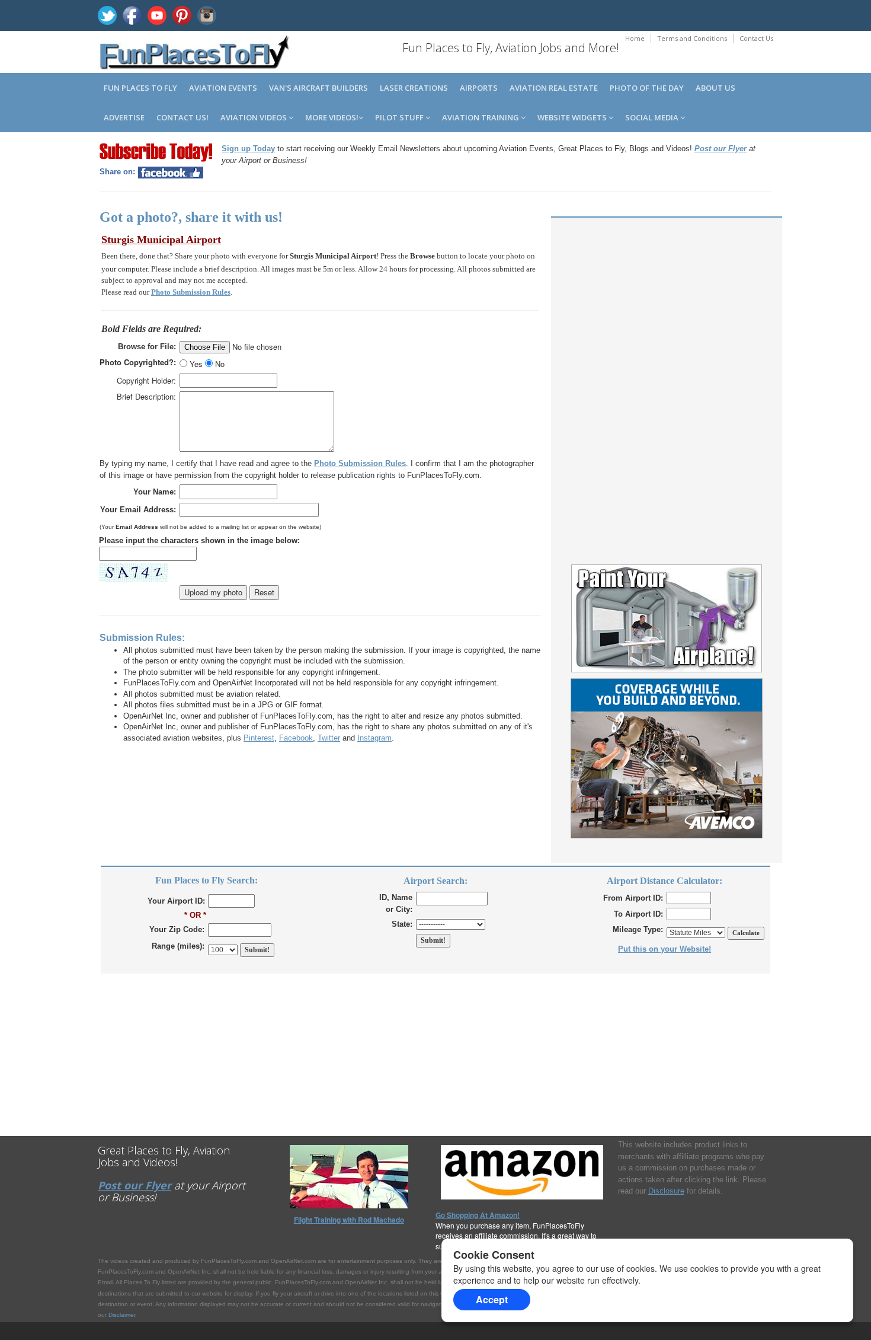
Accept (492, 1299)
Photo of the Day (647, 87)
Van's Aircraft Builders (318, 87)
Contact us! (182, 117)
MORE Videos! (331, 117)
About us (715, 87)
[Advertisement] (666, 309)
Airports (479, 87)
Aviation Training (481, 117)
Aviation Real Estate (554, 87)
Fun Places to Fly (140, 87)
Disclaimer (121, 1315)
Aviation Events (223, 87)
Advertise (124, 117)
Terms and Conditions (692, 38)
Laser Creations (414, 87)
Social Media (652, 117)
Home (635, 38)
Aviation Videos (254, 117)
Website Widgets (573, 117)
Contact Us (756, 38)
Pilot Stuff (400, 117)
